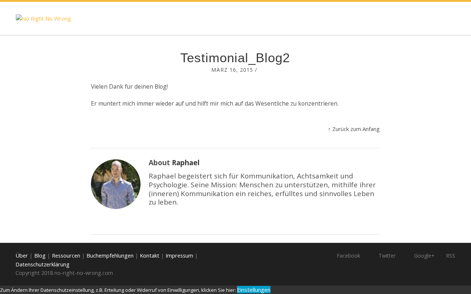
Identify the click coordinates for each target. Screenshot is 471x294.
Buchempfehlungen (110, 255)
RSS (450, 255)
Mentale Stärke (393, 18)
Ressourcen (66, 255)
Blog (206, 18)
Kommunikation (260, 18)
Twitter (387, 255)
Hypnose (326, 18)
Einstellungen (253, 289)
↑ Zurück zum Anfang (354, 128)
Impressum (179, 255)
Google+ (424, 255)
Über (21, 255)
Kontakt (149, 255)
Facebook (348, 255)
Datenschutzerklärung (42, 264)
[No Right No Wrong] (43, 18)
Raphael (185, 162)
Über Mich (424, 51)
